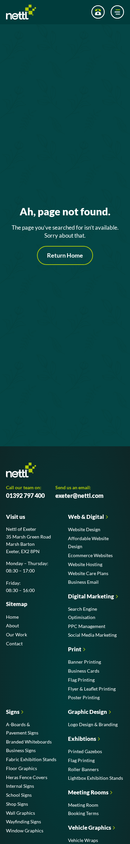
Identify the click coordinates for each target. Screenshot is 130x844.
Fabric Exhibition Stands (31, 759)
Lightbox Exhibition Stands (95, 778)
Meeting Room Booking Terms (83, 809)
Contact (14, 643)
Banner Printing (84, 662)
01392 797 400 (25, 495)
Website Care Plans (88, 573)
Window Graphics (24, 830)
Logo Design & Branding (93, 724)
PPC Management (86, 626)
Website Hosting (85, 564)
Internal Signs (20, 786)
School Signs (19, 795)
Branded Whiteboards (29, 741)
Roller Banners (83, 769)
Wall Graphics (20, 813)
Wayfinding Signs (23, 821)
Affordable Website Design (88, 542)
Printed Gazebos (85, 751)
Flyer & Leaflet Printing (92, 689)
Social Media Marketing (92, 635)
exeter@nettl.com (79, 495)
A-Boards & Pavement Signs (22, 729)
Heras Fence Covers (26, 777)
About (12, 625)
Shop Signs (17, 804)
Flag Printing (81, 680)
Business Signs (21, 750)
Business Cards (83, 671)
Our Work (16, 634)
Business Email (83, 582)
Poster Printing (84, 697)
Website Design (84, 529)
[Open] (117, 12)
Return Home (65, 255)
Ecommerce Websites (90, 555)
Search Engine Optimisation (82, 613)
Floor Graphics (21, 768)
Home (12, 617)
